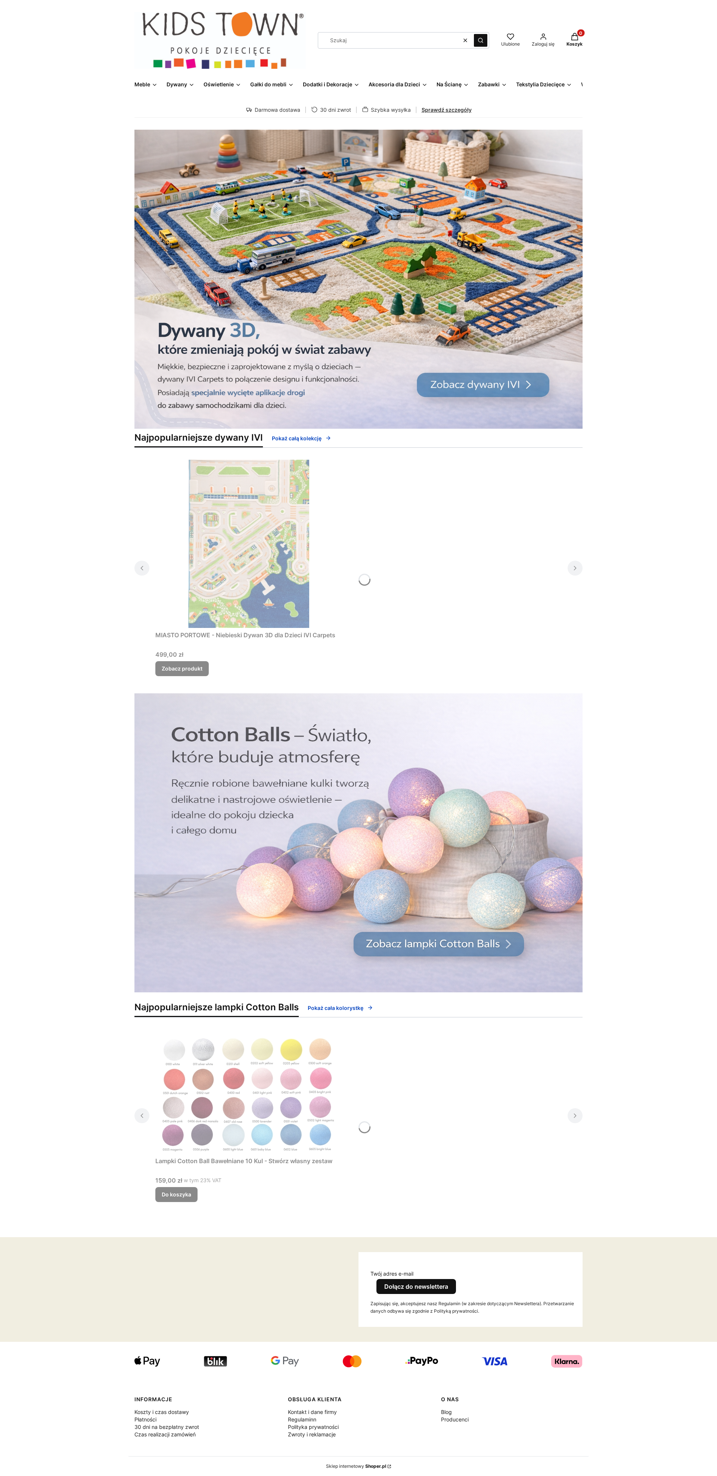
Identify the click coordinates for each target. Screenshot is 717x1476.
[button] (480, 40)
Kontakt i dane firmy (312, 1412)
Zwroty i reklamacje (312, 1434)
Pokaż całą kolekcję (297, 438)
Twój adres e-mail (391, 1273)
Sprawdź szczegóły (447, 110)
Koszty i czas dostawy (161, 1412)
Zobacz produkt (182, 668)
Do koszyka (176, 1194)
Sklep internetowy (356, 1466)
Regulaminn (302, 1419)
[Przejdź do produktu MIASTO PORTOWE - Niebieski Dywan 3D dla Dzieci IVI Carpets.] (248, 544)
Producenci (455, 1419)
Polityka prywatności (313, 1427)
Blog (446, 1412)
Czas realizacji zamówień (165, 1434)
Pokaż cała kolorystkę (335, 1008)
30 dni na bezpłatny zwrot (166, 1427)
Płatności (145, 1419)
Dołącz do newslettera (416, 1286)
